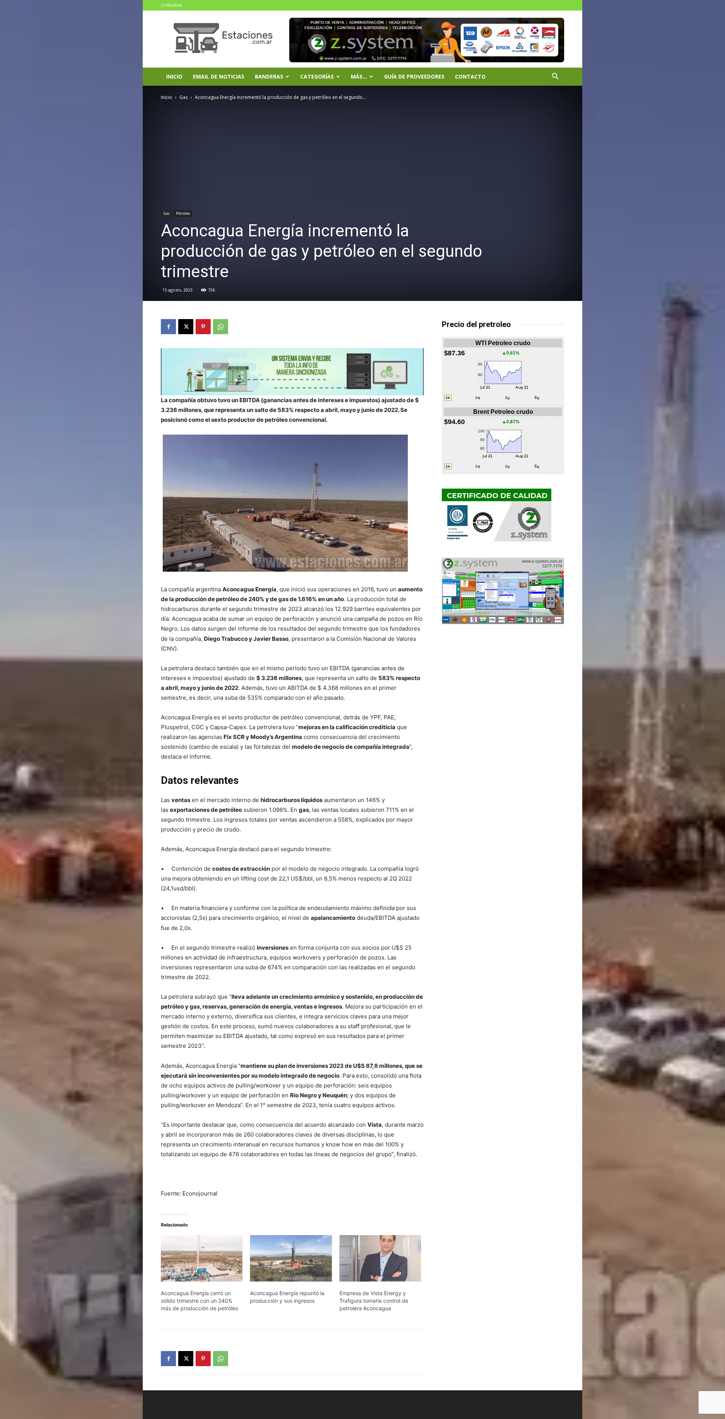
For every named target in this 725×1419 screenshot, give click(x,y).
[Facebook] (168, 326)
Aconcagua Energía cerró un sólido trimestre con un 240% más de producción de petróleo (199, 1300)
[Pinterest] (203, 326)
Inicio (174, 76)
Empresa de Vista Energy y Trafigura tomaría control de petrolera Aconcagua (373, 1300)
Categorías (317, 76)
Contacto (470, 76)
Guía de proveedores (414, 76)
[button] (555, 77)
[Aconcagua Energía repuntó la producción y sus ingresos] (291, 1258)
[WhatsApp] (220, 326)
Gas (183, 97)
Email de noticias (218, 76)
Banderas (269, 76)
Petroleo (183, 213)
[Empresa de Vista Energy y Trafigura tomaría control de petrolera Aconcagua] (380, 1258)
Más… (359, 76)
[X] (185, 326)
